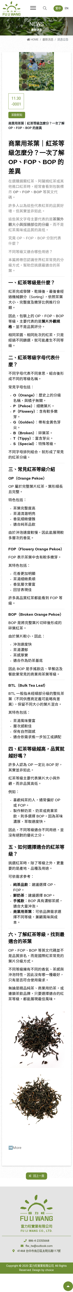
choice (49, 1270)
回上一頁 (38, 1176)
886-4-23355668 (39, 1240)
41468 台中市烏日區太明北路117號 (39, 1251)
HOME (34, 39)
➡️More (14, 1148)
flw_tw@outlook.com (39, 1246)
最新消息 (47, 39)
